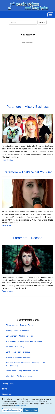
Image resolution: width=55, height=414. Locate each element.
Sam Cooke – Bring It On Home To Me (22, 371)
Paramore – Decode (27, 238)
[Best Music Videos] (27, 5)
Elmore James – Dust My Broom (20, 325)
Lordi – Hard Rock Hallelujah (18, 352)
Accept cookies (31, 410)
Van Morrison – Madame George (19, 336)
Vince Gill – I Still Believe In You (19, 376)
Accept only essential (11, 410)
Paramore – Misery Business (28, 107)
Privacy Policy (8, 384)
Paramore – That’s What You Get (27, 172)
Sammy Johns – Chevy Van (17, 330)
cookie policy (20, 406)
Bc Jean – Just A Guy (15, 346)
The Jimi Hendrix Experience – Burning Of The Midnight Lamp (25, 363)
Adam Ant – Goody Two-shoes (18, 357)
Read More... (7, 160)
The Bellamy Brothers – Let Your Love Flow (24, 341)
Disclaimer (6, 394)
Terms (4, 389)
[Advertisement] (27, 72)
